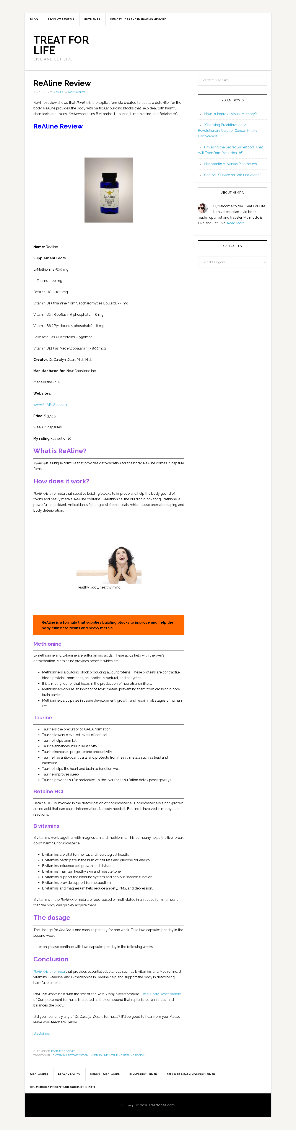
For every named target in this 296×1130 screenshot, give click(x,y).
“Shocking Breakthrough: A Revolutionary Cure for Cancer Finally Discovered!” (227, 130)
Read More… (236, 223)
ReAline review (134, 1055)
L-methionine (98, 1055)
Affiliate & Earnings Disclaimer (191, 1074)
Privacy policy (69, 1074)
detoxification (78, 1055)
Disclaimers (39, 1074)
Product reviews (63, 1051)
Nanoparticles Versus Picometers (230, 164)
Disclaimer (41, 1033)
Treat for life (61, 45)
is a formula (49, 971)
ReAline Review (62, 83)
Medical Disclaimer (105, 1074)
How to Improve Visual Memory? (230, 114)
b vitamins (59, 1055)
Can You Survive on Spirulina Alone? (232, 175)
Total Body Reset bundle (161, 994)
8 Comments (76, 92)
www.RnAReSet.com (50, 405)
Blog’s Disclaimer (143, 1074)
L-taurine (115, 1055)
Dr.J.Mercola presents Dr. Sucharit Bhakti (62, 1087)
